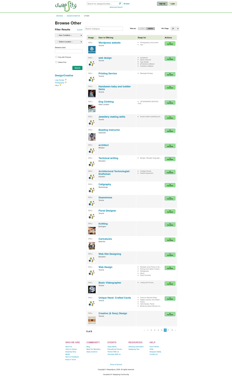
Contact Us (154, 354)
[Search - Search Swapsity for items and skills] (120, 3)
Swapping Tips (133, 349)
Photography (59, 82)
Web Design (105, 267)
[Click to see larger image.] (92, 52)
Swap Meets (112, 346)
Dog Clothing (106, 101)
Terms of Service (116, 364)
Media (67, 354)
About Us (68, 346)
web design (105, 58)
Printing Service (108, 73)
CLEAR (79, 29)
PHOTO (150, 28)
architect (104, 145)
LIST (142, 28)
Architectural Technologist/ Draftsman (114, 172)
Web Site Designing (110, 254)
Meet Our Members (93, 349)
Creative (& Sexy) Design (113, 313)
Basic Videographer (110, 282)
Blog (88, 346)
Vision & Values (71, 349)
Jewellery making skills (112, 116)
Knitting (103, 223)
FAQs (151, 349)
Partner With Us (113, 351)
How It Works (154, 346)
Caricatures (105, 239)
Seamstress (105, 197)
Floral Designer (107, 210)
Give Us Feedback (72, 357)
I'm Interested (170, 43)
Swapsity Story (70, 351)
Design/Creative (73, 16)
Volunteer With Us (114, 354)
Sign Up (162, 3)
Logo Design (59, 80)
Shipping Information (136, 346)
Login (173, 3)
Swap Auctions (91, 351)
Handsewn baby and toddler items (115, 88)
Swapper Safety (155, 351)
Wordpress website (110, 42)
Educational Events (115, 349)
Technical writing (108, 158)
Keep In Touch (70, 359)
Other (86, 16)
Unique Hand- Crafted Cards (115, 297)
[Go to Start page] (65, 11)
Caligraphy (105, 184)
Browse (127, 3)
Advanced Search (116, 7)
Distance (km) (60, 47)
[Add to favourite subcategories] (66, 80)
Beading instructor (109, 130)
